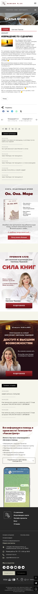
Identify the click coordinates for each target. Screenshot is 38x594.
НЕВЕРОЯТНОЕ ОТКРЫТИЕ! (11, 394)
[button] (35, 3)
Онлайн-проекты (20, 518)
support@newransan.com (12, 557)
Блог (15, 521)
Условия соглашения (8, 535)
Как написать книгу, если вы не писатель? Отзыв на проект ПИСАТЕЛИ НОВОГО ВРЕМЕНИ (18, 414)
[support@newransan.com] (3, 558)
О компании (18, 512)
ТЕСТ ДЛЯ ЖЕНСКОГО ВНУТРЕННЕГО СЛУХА (15, 149)
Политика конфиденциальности (11, 541)
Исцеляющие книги (21, 515)
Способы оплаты (24, 535)
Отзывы (17, 524)
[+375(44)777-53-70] (3, 555)
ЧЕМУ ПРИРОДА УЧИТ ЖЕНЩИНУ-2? (12, 177)
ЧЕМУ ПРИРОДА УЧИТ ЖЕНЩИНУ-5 (12, 156)
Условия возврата (7, 538)
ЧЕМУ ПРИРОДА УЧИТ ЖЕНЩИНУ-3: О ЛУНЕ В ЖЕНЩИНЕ (18, 163)
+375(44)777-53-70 (11, 554)
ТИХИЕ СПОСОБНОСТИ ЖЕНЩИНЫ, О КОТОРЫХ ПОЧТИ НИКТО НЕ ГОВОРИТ (18, 140)
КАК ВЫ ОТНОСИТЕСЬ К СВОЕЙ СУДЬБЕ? (14, 170)
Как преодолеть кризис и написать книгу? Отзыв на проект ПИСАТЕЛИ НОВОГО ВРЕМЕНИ (18, 403)
